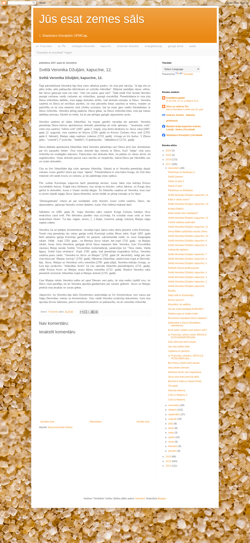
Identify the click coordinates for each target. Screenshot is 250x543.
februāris (173, 446)
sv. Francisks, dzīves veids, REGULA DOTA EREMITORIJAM (187, 336)
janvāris (172, 451)
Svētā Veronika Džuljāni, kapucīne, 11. (188, 226)
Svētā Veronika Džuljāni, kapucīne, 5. (187, 263)
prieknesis (172, 120)
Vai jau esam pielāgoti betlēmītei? (186, 309)
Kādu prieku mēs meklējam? (183, 213)
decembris (174, 168)
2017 (169, 164)
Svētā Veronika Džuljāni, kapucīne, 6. (187, 258)
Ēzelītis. (172, 290)
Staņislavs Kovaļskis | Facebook (184, 135)
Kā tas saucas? (176, 300)
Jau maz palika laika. (179, 346)
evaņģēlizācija (153, 46)
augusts (172, 419)
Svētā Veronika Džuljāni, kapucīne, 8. (187, 245)
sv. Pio (62, 46)
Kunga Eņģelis (176, 208)
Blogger (162, 498)
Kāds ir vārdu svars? (179, 199)
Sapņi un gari (175, 186)
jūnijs (171, 428)
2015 (169, 461)
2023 (169, 155)
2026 (169, 150)
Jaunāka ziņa (47, 421)
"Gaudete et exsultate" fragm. (54, 52)
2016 (169, 456)
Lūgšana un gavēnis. (179, 351)
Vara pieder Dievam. (179, 367)
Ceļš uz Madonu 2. (178, 395)
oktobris (172, 409)
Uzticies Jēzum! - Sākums (180, 115)
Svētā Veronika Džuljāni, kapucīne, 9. (187, 240)
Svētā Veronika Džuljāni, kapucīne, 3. (187, 277)
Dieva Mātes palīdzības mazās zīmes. (188, 231)
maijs (171, 432)
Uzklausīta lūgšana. (178, 249)
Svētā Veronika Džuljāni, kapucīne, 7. (187, 254)
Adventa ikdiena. (177, 390)
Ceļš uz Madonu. (177, 399)
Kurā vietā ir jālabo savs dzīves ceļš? (187, 330)
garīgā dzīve (175, 46)
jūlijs (171, 423)
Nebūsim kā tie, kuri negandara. (185, 372)
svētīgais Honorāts (83, 46)
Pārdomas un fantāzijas (180, 190)
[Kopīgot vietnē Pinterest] (96, 312)
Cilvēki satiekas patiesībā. (182, 222)
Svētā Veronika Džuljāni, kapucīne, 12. (188, 217)
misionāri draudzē (128, 46)
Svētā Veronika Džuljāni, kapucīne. (186, 286)
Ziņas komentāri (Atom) (60, 427)
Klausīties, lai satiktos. (179, 304)
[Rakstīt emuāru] (85, 312)
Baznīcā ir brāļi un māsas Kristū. (185, 381)
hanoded (140, 498)
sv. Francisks (44, 46)
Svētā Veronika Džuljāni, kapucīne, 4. (187, 272)
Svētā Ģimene (175, 176)
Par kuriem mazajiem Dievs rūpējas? (187, 318)
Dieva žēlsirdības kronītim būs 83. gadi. (185, 109)
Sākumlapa (95, 421)
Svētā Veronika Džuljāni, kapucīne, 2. (187, 281)
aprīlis (171, 437)
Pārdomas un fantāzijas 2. (182, 172)
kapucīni (106, 46)
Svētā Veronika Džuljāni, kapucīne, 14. (188, 195)
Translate (188, 74)
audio (192, 46)
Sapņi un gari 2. (176, 181)
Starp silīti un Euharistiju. (181, 295)
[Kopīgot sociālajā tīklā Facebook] (93, 312)
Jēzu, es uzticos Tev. (177, 106)
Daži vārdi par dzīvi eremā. (182, 342)
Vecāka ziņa (143, 421)
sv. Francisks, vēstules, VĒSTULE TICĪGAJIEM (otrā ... (185, 357)
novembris (174, 405)
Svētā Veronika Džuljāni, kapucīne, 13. (188, 204)
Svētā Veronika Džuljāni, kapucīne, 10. (188, 236)
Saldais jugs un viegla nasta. (183, 313)
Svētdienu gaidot (175, 98)
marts (171, 441)
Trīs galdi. (173, 385)
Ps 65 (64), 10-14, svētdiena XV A (182, 101)
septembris (174, 414)
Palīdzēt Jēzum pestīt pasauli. (183, 268)
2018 (169, 159)
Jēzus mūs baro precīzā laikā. (183, 376)
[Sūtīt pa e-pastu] (82, 312)
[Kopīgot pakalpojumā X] (89, 312)
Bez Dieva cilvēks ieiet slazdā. (184, 363)
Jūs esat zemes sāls (91, 18)
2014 (169, 465)
